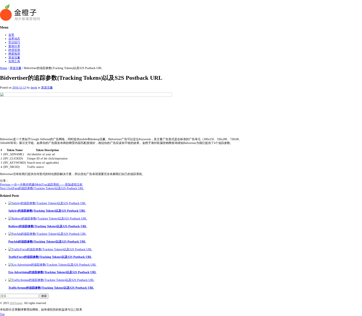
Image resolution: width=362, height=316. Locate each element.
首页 (11, 35)
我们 (73, 309)
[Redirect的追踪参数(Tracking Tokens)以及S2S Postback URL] (47, 218)
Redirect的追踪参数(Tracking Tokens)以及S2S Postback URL (47, 226)
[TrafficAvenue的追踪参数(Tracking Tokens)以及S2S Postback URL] (51, 280)
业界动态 (14, 38)
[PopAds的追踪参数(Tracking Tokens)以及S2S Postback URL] (47, 233)
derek (34, 87)
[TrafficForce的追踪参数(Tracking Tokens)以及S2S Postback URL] (50, 249)
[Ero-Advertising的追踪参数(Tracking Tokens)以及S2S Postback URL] (52, 264)
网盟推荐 (14, 53)
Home (3, 68)
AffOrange (16, 303)
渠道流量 (14, 57)
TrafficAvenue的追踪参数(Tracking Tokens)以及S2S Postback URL (51, 287)
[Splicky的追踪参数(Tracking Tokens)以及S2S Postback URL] (47, 203)
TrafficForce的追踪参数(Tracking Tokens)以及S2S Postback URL (50, 257)
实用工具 (14, 61)
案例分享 (14, 46)
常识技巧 (14, 42)
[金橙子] (20, 19)
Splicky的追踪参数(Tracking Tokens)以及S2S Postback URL (46, 210)
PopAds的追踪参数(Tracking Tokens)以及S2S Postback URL (47, 241)
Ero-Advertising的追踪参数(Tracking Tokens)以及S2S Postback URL (52, 272)
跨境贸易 (14, 50)
